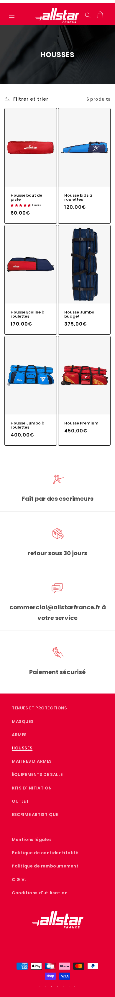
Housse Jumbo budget (79, 314)
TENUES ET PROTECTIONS (39, 708)
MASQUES (23, 721)
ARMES (19, 735)
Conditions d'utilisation (40, 893)
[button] (11, 15)
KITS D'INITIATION (32, 788)
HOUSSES (22, 748)
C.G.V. (19, 879)
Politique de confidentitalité (45, 853)
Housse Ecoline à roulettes (28, 314)
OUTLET (20, 801)
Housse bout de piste (26, 197)
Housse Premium (81, 423)
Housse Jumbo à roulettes (28, 425)
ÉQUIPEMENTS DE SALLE (37, 774)
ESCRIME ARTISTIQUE (35, 814)
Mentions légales (32, 839)
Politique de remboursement (45, 866)
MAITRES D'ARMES (32, 761)
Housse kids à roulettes (78, 197)
